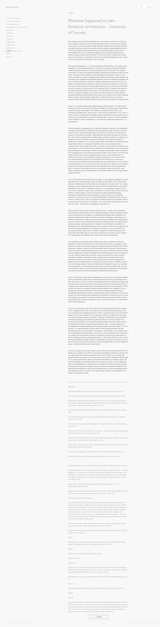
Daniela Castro (12, 7)
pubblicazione (10, 42)
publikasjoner (10, 48)
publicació (9, 39)
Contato (10, 625)
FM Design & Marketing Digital (147, 623)
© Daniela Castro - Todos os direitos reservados (18, 623)
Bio (6, 625)
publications (10, 33)
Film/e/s (9, 57)
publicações (10, 30)
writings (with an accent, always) (16, 27)
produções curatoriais (13, 18)
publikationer (10, 45)
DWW (8, 54)
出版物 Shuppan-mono (14, 51)
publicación (10, 36)
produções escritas (12, 24)
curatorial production (13, 21)
